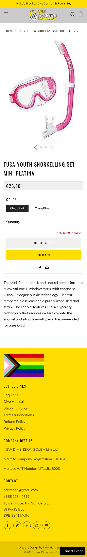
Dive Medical (14, 401)
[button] (41, 147)
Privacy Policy (14, 428)
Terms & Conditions (19, 415)
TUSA (22, 31)
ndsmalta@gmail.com (21, 490)
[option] (43, 90)
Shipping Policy (16, 408)
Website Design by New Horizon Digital (44, 547)
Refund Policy (14, 421)
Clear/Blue (42, 208)
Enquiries (11, 395)
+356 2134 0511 (17, 496)
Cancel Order (73, 551)
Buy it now (43, 255)
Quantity (13, 222)
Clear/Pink (17, 208)
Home (9, 31)
